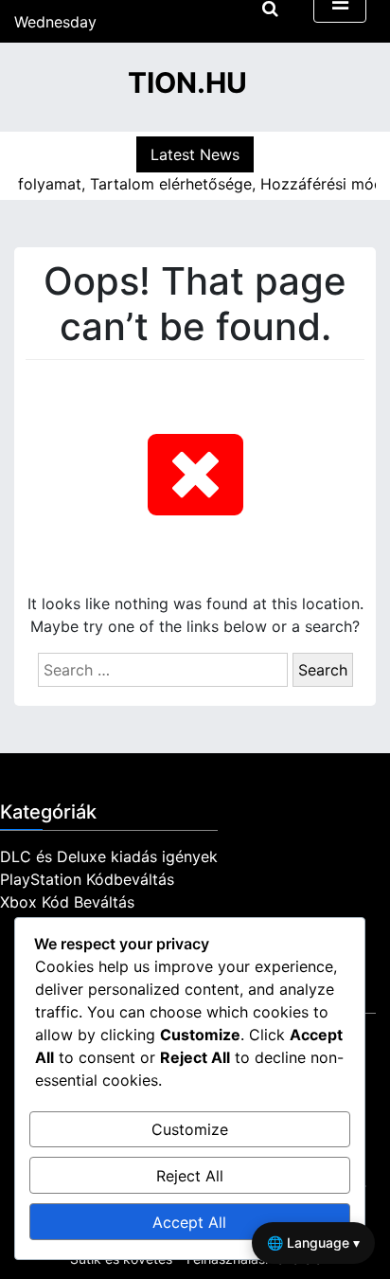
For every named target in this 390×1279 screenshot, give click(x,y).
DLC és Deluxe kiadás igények (109, 856)
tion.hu (187, 82)
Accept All (189, 1222)
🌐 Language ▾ (313, 1242)
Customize (189, 1129)
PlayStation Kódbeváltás (87, 879)
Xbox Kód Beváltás (67, 901)
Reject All (189, 1175)
